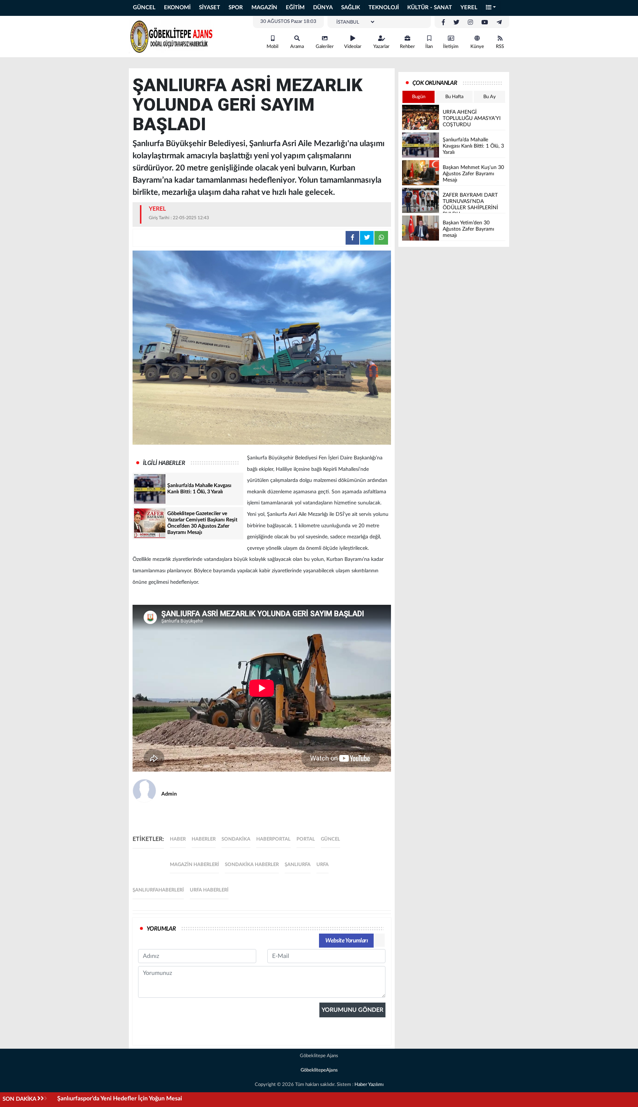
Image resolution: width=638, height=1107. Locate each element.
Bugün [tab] (418, 96)
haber (178, 839)
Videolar (352, 46)
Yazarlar (381, 46)
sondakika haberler (252, 864)
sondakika (236, 839)
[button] (491, 7)
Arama (297, 46)
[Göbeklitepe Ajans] (171, 36)
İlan (429, 46)
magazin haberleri (194, 864)
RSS (500, 46)
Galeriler (325, 46)
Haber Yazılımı (369, 1084)
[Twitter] (456, 22)
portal (305, 839)
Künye (477, 46)
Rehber (407, 46)
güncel (330, 839)
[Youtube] (485, 22)
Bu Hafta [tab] (454, 96)
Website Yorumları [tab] (346, 941)
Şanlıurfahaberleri (158, 890)
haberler (204, 839)
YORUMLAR (161, 929)
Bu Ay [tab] (489, 96)
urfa (322, 864)
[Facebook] (443, 22)
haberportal (273, 839)
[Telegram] (499, 22)
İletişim (451, 46)
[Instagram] (470, 22)
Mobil (272, 46)
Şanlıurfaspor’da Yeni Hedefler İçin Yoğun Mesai (119, 1098)
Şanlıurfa (298, 864)
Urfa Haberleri (209, 890)
